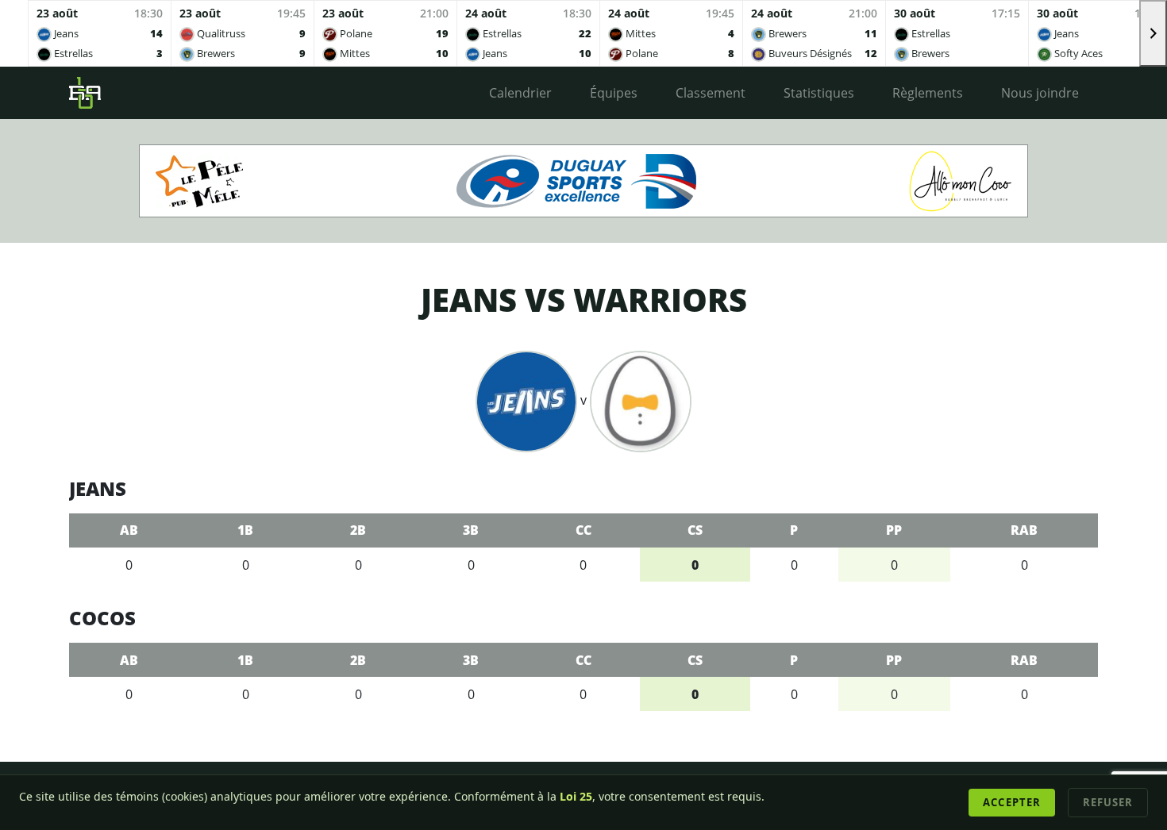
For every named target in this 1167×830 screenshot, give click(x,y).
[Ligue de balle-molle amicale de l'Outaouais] (85, 93)
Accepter (1011, 802)
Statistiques (819, 93)
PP (894, 530)
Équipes (613, 93)
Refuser (1108, 802)
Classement (710, 93)
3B (471, 530)
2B (358, 530)
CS (695, 530)
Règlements (927, 93)
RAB (1024, 530)
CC (583, 530)
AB (129, 530)
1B (245, 530)
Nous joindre (1040, 93)
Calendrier (520, 93)
